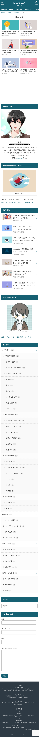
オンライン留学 (12, 397)
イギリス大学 (9, 532)
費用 (9, 385)
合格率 (9, 379)
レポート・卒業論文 (14, 473)
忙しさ (9, 479)
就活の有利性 (9, 585)
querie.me (19, 158)
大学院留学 (4, 9)
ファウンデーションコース (13, 526)
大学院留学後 (9, 497)
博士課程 (10, 502)
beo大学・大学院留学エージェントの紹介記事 (17, 202)
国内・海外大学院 (10, 579)
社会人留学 (11, 403)
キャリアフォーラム (11, 555)
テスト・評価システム (15, 467)
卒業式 (9, 491)
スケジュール (12, 432)
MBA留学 (10, 409)
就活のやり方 (9, 549)
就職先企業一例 (9, 567)
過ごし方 (10, 461)
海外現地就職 (9, 561)
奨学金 (9, 391)
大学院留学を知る (10, 356)
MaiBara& (19, 3)
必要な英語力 (12, 362)
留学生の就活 (19, 9)
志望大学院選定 (13, 438)
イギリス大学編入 (10, 520)
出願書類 (10, 444)
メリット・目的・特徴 (15, 367)
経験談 (6, 590)
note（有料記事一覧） (30, 729)
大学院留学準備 (10, 414)
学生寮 (9, 485)
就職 (8, 508)
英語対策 (10, 450)
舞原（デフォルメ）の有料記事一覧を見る (16, 337)
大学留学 (11, 9)
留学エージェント (13, 426)
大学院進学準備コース (15, 420)
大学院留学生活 (10, 456)
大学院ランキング (13, 373)
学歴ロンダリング (29, 9)
